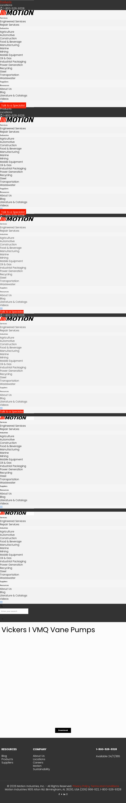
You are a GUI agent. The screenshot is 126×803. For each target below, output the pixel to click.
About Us (39, 756)
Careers (38, 762)
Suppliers (7, 762)
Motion (37, 766)
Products (5, 2)
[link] (2, 618)
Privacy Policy (81, 786)
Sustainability (41, 769)
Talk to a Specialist (13, 105)
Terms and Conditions (105, 786)
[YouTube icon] (62, 794)
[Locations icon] (67, 794)
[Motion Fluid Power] (17, 14)
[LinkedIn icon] (64, 794)
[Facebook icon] (59, 794)
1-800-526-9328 (13, 8)
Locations (6, 5)
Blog (4, 756)
